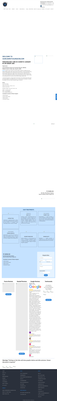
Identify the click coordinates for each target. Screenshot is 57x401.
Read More (8, 294)
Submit (46, 275)
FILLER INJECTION (23, 394)
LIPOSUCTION (11, 218)
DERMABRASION (22, 375)
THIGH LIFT (40, 389)
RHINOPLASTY (46, 236)
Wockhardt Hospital (6, 99)
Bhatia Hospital (5, 97)
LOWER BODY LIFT (41, 384)
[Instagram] (48, 292)
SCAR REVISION (22, 387)
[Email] (44, 295)
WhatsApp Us (50, 2)
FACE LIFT (21, 378)
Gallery (3, 374)
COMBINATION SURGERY (42, 378)
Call (46, 2)
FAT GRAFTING (40, 380)
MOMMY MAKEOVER (28, 236)
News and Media (5, 376)
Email (40, 261)
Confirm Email (48, 261)
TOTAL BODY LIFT (41, 391)
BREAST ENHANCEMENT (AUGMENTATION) (9, 390)
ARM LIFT (39, 373)
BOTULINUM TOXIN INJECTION (25, 392)
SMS (53, 2)
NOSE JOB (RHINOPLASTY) (24, 382)
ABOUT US (4, 372)
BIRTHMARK (22, 384)
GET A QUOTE (4, 385)
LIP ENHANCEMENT (23, 380)
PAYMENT (3, 378)
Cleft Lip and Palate (23, 373)
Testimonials (4, 381)
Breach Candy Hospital (6, 96)
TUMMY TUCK (46, 215)
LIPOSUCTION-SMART (41, 382)
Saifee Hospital (5, 95)
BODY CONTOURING (41, 375)
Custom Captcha (42, 270)
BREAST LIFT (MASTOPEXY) (6, 392)
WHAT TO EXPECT (5, 383)
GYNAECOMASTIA (10, 233)
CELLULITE (39, 396)
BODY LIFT (28, 215)
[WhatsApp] (51, 292)
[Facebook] (44, 292)
